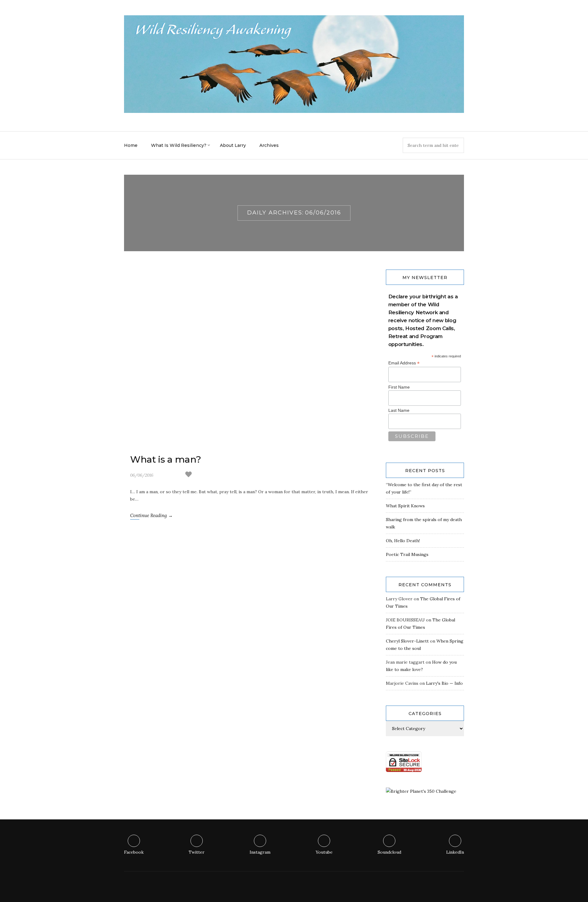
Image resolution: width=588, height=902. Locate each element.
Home (131, 145)
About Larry (233, 145)
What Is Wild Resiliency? (178, 145)
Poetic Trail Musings (407, 554)
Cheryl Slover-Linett (407, 641)
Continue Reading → (151, 515)
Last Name (398, 410)
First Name (399, 387)
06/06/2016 (141, 475)
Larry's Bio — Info (444, 683)
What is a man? (165, 459)
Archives (269, 145)
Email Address (404, 363)
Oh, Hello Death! (403, 540)
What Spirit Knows (405, 506)
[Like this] (188, 475)
